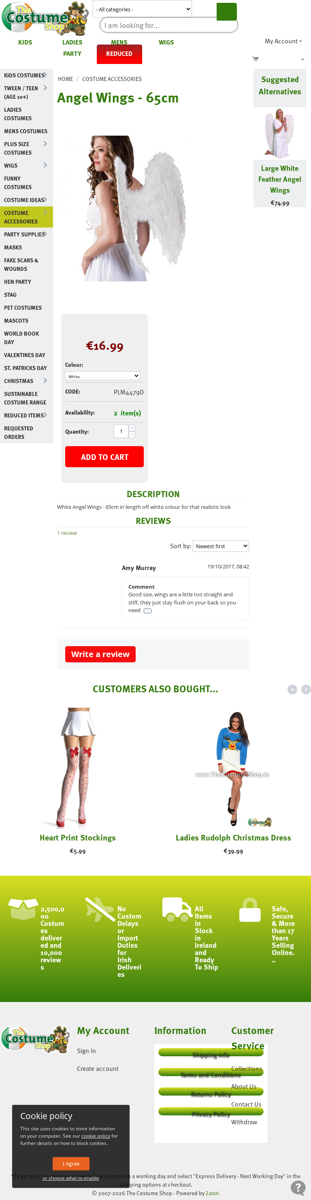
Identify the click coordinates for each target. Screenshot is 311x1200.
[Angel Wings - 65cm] (130, 208)
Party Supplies (24, 234)
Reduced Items (24, 415)
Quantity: (77, 431)
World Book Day (21, 337)
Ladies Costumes (18, 113)
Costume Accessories (21, 217)
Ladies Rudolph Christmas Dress (233, 837)
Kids (25, 42)
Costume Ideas (24, 200)
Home (65, 78)
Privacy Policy (211, 1112)
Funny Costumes (18, 182)
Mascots (16, 320)
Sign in (86, 1050)
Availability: (80, 412)
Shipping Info (211, 1053)
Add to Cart (104, 457)
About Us (244, 1086)
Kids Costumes (24, 75)
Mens (119, 42)
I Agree (71, 1163)
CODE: (72, 391)
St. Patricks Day (25, 368)
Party (72, 53)
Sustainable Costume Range (25, 397)
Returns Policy (211, 1092)
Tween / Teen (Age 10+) (21, 92)
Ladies (72, 42)
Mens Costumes (25, 131)
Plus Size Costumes (18, 148)
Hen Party (17, 281)
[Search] (227, 12)
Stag (10, 294)
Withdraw (244, 1122)
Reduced (119, 53)
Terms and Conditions (211, 1073)
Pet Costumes (23, 307)
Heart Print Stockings (78, 837)
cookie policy (95, 1135)
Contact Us (246, 1104)
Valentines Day (24, 355)
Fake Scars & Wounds (21, 264)
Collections (246, 1068)
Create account (98, 1068)
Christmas (18, 381)
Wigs (166, 42)
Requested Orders (18, 432)
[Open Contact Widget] (298, 1188)
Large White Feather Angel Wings (279, 178)
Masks (13, 247)
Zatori (212, 1193)
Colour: (74, 364)
